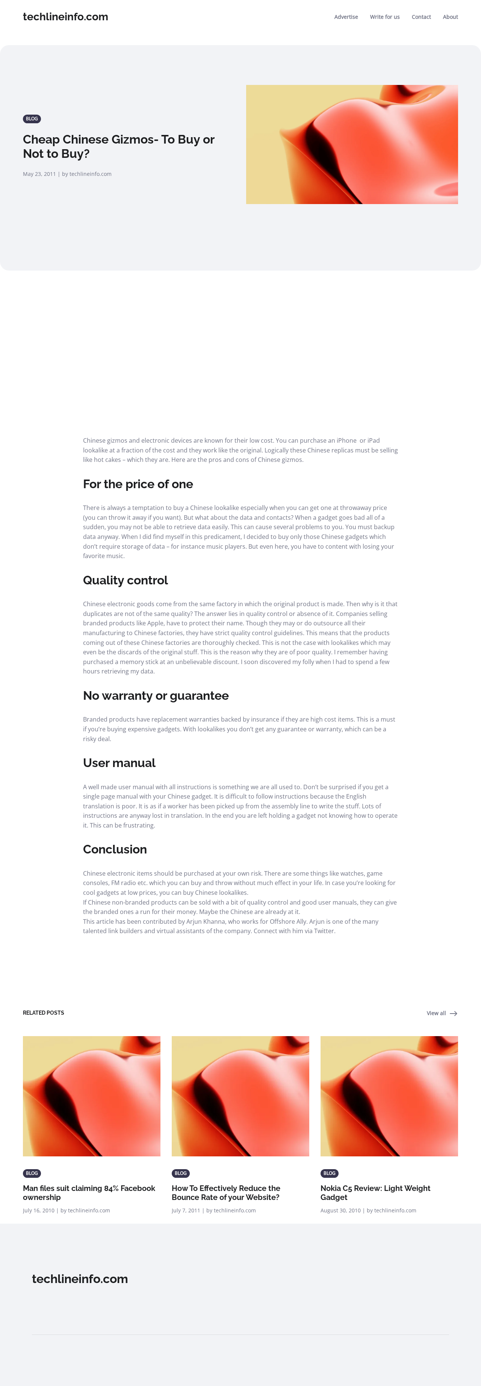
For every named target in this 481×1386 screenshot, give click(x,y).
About (450, 16)
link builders (125, 931)
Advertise (346, 16)
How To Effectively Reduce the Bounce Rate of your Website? (226, 1193)
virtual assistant (179, 931)
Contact (421, 16)
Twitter (324, 931)
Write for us (385, 16)
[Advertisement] (240, 347)
